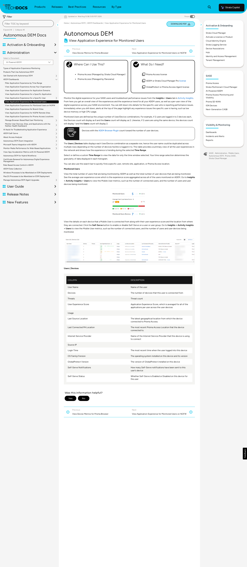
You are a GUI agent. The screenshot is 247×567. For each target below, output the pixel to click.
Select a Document (11, 58)
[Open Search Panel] (209, 8)
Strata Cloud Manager (216, 33)
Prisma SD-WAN (213, 101)
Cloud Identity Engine (216, 41)
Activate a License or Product (219, 37)
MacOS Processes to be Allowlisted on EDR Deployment (26, 176)
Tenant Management (215, 60)
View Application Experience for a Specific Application (28, 94)
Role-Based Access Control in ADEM (18, 165)
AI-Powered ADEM (214, 91)
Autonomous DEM (78, 23)
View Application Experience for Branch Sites (24, 109)
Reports (209, 140)
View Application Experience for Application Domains (27, 90)
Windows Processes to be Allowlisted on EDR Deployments (27, 173)
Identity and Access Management (221, 56)
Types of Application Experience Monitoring (21, 68)
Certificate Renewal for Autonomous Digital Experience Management (26, 160)
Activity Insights (185, 98)
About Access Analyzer (12, 137)
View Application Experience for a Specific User (25, 98)
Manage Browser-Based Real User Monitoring (24, 120)
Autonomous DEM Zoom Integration (18, 141)
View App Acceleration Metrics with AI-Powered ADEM (26, 152)
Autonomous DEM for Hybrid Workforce (19, 156)
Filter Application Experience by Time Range (23, 83)
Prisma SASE (230, 156)
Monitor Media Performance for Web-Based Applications (26, 148)
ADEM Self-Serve (10, 133)
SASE (211, 153)
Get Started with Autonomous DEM (18, 76)
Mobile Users (233, 153)
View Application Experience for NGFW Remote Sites (27, 113)
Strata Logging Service (216, 45)
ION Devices (211, 105)
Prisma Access (212, 83)
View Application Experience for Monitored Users (25, 102)
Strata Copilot (232, 7)
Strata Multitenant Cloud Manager (221, 87)
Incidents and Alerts (215, 136)
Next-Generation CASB (216, 109)
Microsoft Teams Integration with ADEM (19, 145)
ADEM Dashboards (11, 79)
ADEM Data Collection (12, 169)
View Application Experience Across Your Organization (28, 87)
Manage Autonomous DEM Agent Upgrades (21, 180)
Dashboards (211, 132)
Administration (221, 153)
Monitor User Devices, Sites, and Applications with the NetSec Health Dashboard (27, 125)
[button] (245, 453)
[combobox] (28, 23)
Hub (208, 52)
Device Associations (215, 48)
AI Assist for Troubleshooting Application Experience (25, 130)
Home (66, 23)
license (182, 80)
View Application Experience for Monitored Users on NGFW (30, 105)
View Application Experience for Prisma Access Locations (29, 116)
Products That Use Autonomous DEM (18, 72)
